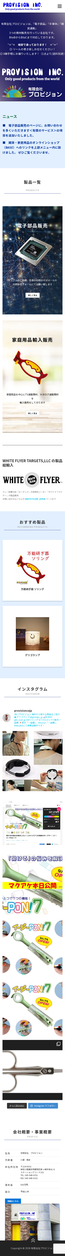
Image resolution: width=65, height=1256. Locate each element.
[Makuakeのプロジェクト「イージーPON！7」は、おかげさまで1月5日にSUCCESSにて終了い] (32, 823)
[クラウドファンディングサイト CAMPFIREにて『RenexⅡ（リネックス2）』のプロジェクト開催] (32, 761)
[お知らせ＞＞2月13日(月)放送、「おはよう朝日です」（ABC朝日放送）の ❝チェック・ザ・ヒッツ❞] (32, 1070)
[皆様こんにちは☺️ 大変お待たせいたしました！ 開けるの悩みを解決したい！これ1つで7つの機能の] (32, 946)
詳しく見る (32, 295)
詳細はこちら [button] (13, 1201)
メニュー (59, 6)
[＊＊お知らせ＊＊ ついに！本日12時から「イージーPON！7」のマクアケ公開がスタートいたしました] (32, 885)
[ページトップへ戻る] (32, 1240)
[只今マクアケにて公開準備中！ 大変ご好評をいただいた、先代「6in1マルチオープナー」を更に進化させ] (32, 1008)
